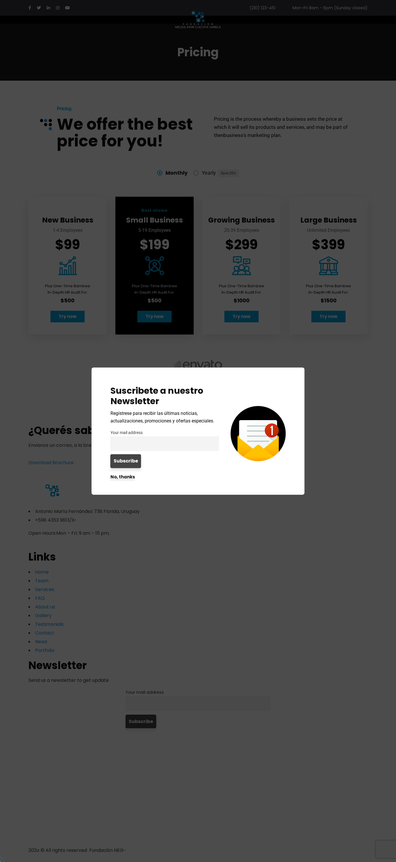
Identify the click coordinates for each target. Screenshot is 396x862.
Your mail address (126, 432)
